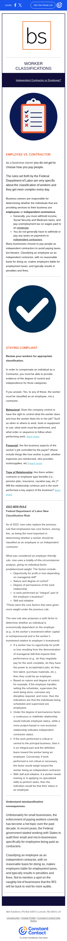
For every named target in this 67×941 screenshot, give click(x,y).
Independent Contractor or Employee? (38, 80)
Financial (12, 445)
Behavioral (13, 409)
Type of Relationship (19, 472)
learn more (33, 436)
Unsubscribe (13, 918)
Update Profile (28, 918)
